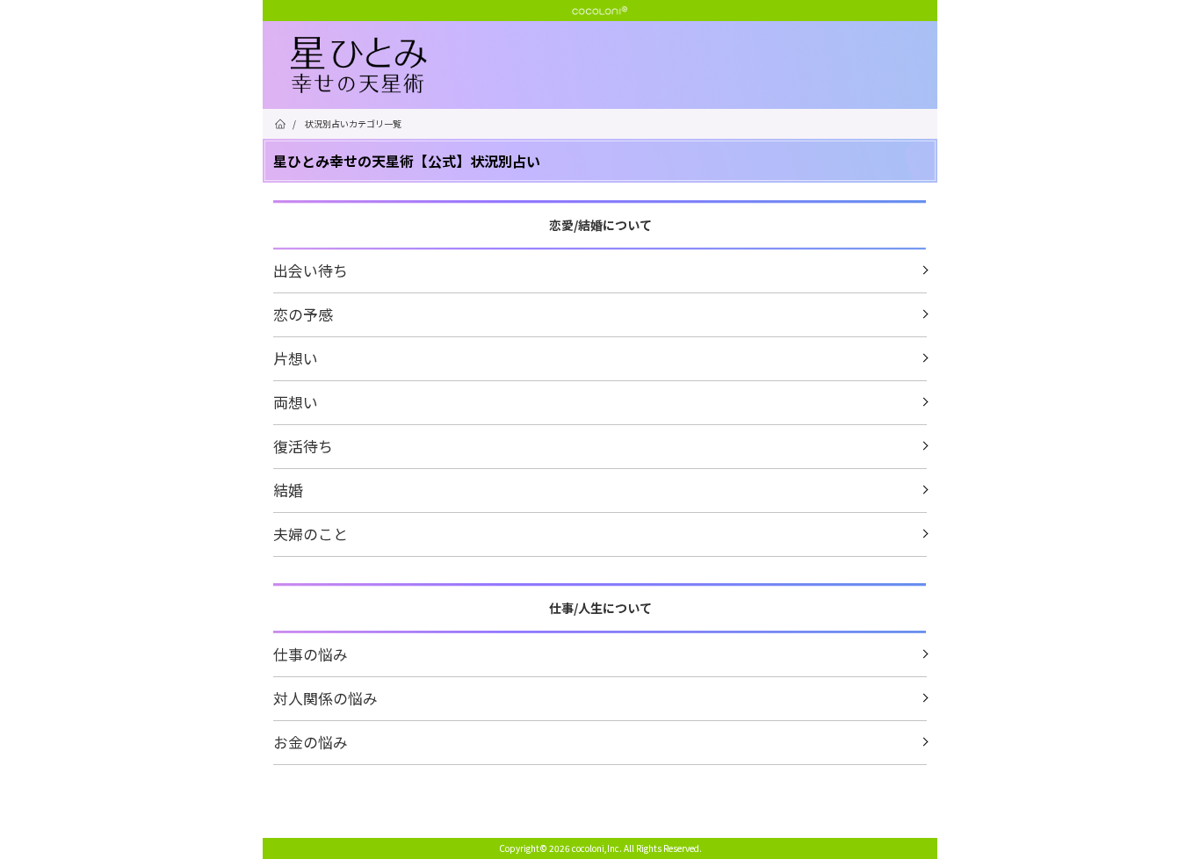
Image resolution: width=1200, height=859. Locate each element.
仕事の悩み (310, 654)
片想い (295, 358)
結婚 (288, 490)
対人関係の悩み (325, 698)
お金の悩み (310, 742)
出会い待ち (310, 270)
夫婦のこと (310, 534)
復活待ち (303, 446)
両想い (295, 402)
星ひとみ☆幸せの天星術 (614, 66)
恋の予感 (303, 314)
